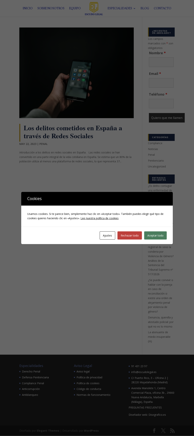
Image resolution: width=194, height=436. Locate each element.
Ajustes (107, 235)
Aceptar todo (155, 235)
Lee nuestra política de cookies (100, 218)
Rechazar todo (130, 235)
